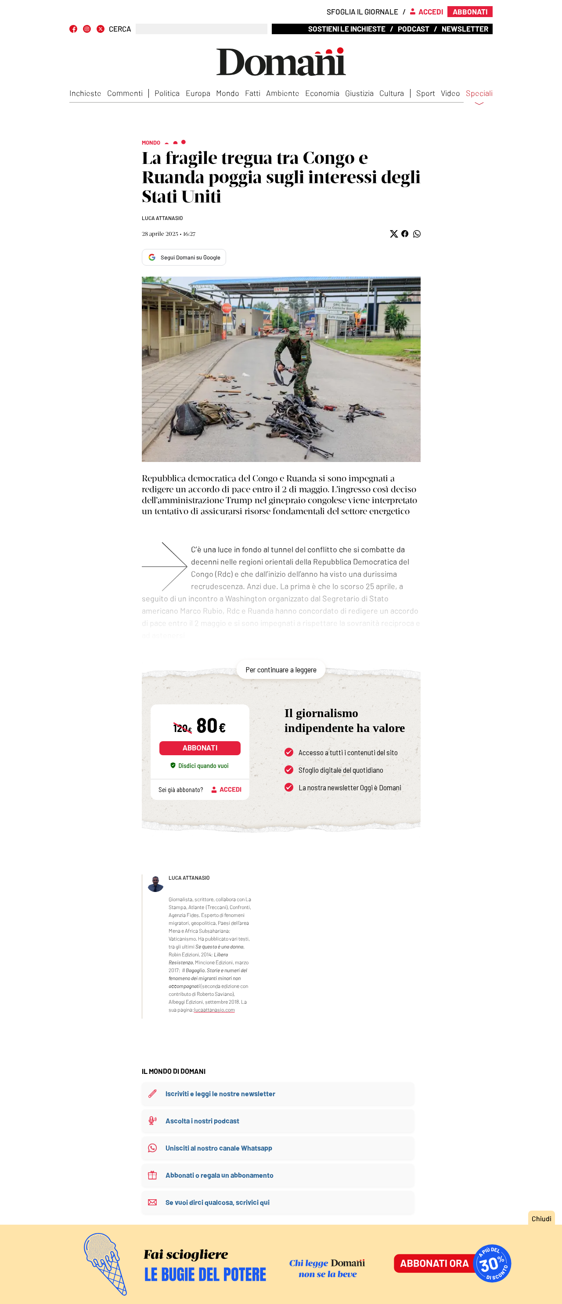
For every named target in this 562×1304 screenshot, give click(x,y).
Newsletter (465, 28)
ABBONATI (200, 748)
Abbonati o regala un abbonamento (220, 1175)
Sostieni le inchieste (346, 28)
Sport (425, 93)
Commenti (125, 93)
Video (450, 93)
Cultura (391, 93)
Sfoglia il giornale (362, 11)
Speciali (479, 93)
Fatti (252, 93)
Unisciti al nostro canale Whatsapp (219, 1148)
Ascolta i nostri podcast (202, 1120)
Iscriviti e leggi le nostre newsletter (220, 1093)
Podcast (413, 28)
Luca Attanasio (162, 218)
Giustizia (359, 93)
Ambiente (282, 93)
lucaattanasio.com (214, 1009)
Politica (167, 93)
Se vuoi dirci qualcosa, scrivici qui (218, 1202)
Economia (322, 93)
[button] (393, 234)
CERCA (120, 29)
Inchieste (85, 93)
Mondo (227, 93)
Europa (198, 93)
